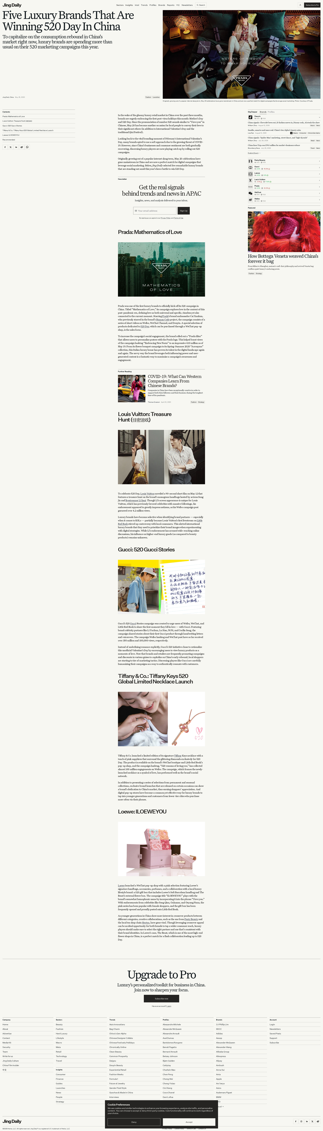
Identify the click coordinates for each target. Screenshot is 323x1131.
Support (273, 1038)
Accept (189, 1122)
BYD (218, 1101)
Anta (218, 1074)
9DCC (219, 1029)
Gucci (133, 623)
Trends (144, 5)
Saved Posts (275, 1033)
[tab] (263, 112)
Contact (6, 1038)
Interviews (114, 1097)
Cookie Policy (179, 1129)
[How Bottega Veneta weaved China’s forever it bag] (284, 231)
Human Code (163, 319)
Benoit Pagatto (170, 1047)
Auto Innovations (117, 1024)
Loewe (121, 885)
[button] (300, 5)
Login (169, 1006)
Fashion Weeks (116, 1074)
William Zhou (252, 125)
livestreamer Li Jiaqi (136, 500)
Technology (61, 1056)
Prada (165, 316)
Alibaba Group (222, 1051)
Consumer (303, 133)
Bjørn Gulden (169, 1061)
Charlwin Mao (169, 1070)
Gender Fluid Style (117, 1088)
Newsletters (187, 5)
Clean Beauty (115, 1051)
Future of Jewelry (117, 1083)
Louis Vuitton (147, 493)
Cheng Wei (168, 1079)
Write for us (8, 1056)
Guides (59, 1083)
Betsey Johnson (170, 1056)
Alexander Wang (224, 1047)
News (318, 125)
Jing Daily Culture (11, 1061)
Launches (156, 97)
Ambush (220, 1065)
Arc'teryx (220, 1083)
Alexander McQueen (172, 1029)
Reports (170, 5)
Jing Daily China (8, 97)
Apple (219, 1079)
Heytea (145, 922)
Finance (59, 1079)
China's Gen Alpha (314, 133)
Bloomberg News (254, 148)
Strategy (201, 402)
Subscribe (274, 1042)
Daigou (112, 1061)
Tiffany (178, 755)
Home (5, 1024)
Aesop (219, 1038)
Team (5, 1051)
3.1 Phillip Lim (222, 1024)
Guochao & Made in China (121, 1092)
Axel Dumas (168, 1038)
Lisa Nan (251, 133)
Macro (312, 125)
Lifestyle (60, 1038)
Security (6, 1047)
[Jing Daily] (12, 5)
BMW (218, 1097)
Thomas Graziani (154, 402)
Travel (313, 148)
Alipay (219, 1061)
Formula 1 (113, 1079)
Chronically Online (117, 1047)
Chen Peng (168, 1074)
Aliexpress (221, 1056)
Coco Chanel (168, 1092)
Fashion (148, 97)
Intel (137, 5)
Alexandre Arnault (171, 1033)
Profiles (153, 5)
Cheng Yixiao (169, 1083)
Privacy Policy (166, 218)
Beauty (295, 133)
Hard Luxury (61, 1033)
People (59, 1097)
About (5, 1029)
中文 (5, 1070)
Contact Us (202, 1129)
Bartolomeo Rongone (172, 1042)
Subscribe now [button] (161, 998)
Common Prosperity (118, 1056)
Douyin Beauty (116, 1065)
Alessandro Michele (172, 1024)
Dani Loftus (168, 1097)
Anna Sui (220, 1070)
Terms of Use (178, 218)
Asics (218, 1088)
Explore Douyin (253, 153)
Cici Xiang (167, 1088)
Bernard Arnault (170, 1051)
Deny (133, 1122)
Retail (313, 140)
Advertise (7, 1033)
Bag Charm (114, 1029)
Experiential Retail (117, 1070)
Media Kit (7, 1042)
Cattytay (167, 1065)
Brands (161, 5)
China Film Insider (11, 1065)
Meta (58, 1047)
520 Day (145, 326)
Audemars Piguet (224, 1092)
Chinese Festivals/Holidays (121, 1042)
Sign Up (183, 210)
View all (219, 1106)
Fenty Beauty (191, 919)
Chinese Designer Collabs (121, 1038)
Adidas (219, 1033)
